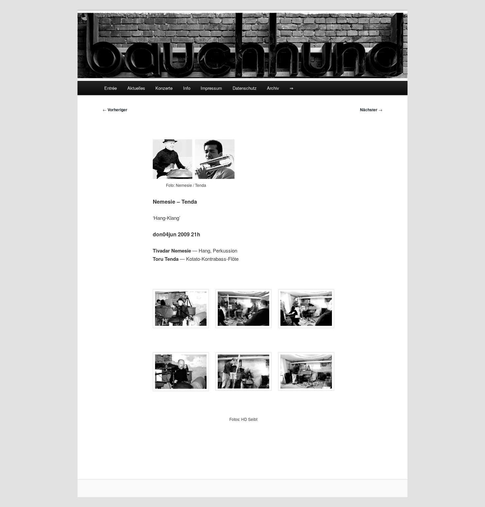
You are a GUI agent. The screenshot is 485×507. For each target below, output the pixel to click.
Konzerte (164, 88)
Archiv (273, 88)
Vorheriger (115, 110)
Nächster (371, 110)
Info (186, 88)
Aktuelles (136, 88)
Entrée (110, 88)
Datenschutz (245, 88)
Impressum (211, 88)
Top (469, 491)
